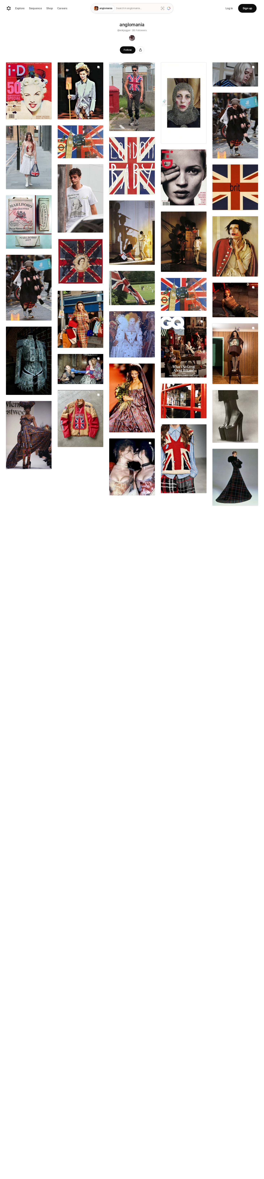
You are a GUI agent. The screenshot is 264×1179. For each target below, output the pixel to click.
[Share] (140, 50)
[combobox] (137, 8)
